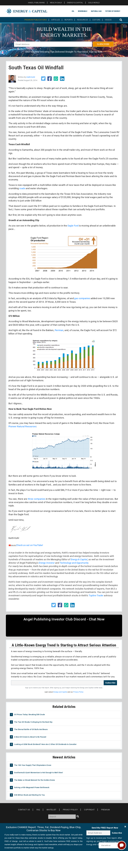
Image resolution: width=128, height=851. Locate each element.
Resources (82, 20)
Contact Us (24, 810)
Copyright (89, 810)
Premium (105, 810)
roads (22, 188)
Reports (68, 20)
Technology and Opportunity (74, 562)
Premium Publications (35, 20)
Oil (73, 11)
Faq (38, 810)
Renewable (82, 11)
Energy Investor (47, 562)
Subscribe (110, 682)
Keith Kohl (31, 77)
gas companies (82, 298)
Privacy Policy (78, 692)
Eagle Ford (73, 225)
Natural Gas (96, 11)
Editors (96, 20)
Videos (108, 20)
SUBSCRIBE (103, 44)
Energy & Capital (79, 559)
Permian (59, 330)
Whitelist (51, 810)
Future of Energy (112, 11)
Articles (55, 20)
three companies (36, 499)
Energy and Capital (60, 692)
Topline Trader (96, 595)
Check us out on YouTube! (29, 545)
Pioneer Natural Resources (22, 426)
